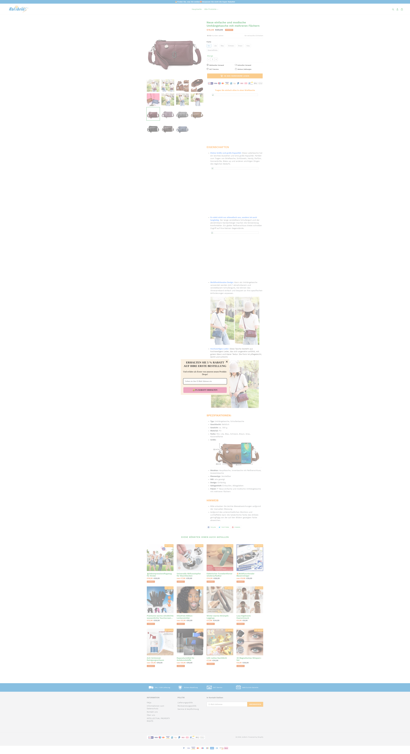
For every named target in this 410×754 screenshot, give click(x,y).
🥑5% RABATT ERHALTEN (205, 390)
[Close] (226, 361)
